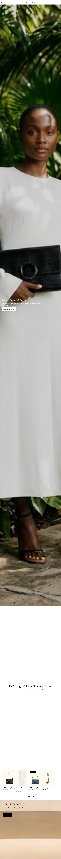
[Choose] (26, 783)
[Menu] (1, 2)
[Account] (56, 2)
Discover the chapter (9, 309)
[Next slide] (56, 781)
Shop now (7, 815)
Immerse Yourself (30, 796)
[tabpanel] (30, 305)
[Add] (13, 783)
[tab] (2, 305)
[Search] (5, 2)
